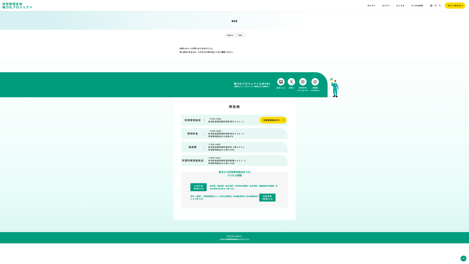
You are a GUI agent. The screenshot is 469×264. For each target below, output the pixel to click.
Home (230, 35)
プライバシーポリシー (234, 236)
